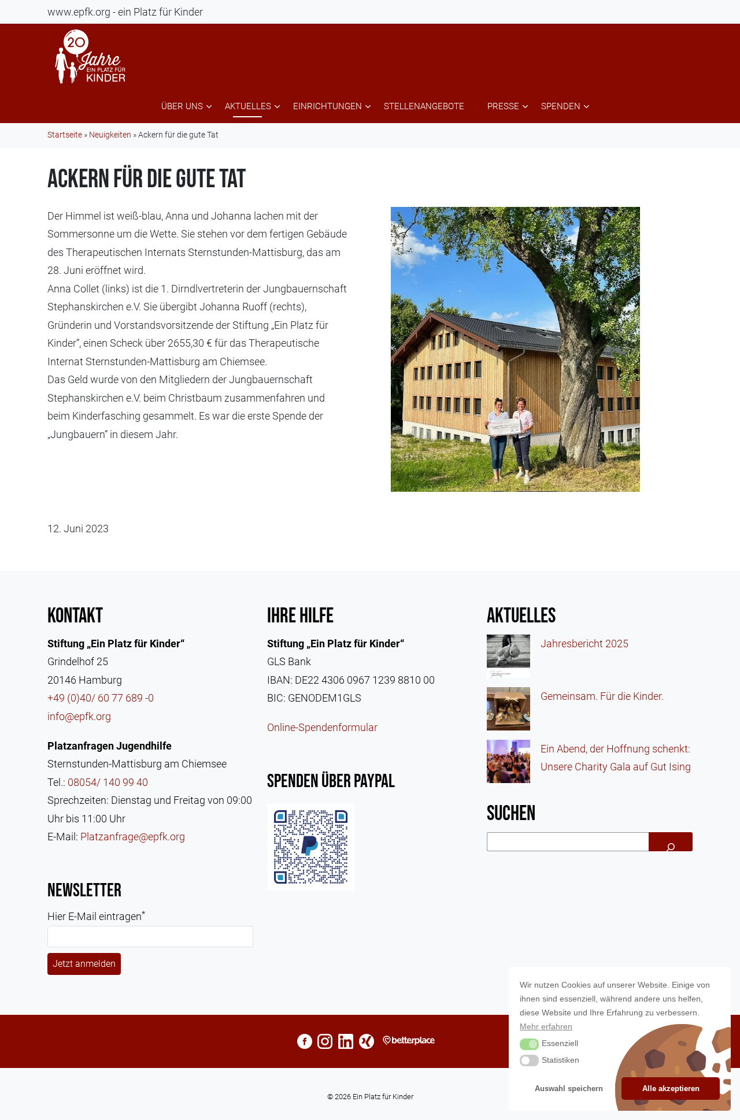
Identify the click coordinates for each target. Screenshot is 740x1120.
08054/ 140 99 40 (108, 782)
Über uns (182, 106)
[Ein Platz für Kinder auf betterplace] (411, 1041)
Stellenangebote (424, 106)
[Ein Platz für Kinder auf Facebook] (304, 1041)
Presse (503, 106)
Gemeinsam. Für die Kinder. (602, 696)
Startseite (64, 134)
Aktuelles (248, 106)
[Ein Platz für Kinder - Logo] (90, 57)
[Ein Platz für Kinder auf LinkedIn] (345, 1041)
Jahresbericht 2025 (584, 643)
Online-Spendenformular (322, 727)
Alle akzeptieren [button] (671, 1088)
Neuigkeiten (110, 134)
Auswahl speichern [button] (569, 1088)
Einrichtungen (327, 106)
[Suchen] (671, 841)
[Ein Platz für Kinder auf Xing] (366, 1041)
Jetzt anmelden (84, 963)
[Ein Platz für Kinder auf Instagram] (324, 1041)
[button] (529, 1044)
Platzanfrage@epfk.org (132, 836)
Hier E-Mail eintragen (96, 916)
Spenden (560, 106)
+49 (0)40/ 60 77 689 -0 (100, 698)
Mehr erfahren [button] (546, 1026)
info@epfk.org (79, 716)
